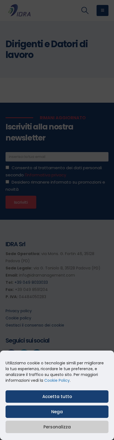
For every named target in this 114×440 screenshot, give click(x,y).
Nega (57, 412)
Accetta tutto (57, 396)
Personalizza (57, 427)
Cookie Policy (57, 380)
